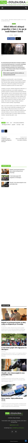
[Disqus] (14, 244)
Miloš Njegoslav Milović (6, 124)
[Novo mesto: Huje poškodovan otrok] (14, 390)
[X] (5, 131)
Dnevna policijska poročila (5, 179)
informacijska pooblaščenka (18, 122)
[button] (2, 8)
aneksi (7, 122)
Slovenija (6, 19)
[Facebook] (2, 131)
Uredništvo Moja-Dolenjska (14, 417)
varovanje (18, 124)
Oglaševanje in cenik (14, 425)
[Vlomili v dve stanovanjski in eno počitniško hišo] (5, 184)
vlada (23, 124)
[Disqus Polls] (14, 208)
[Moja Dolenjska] (14, 3)
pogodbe (13, 124)
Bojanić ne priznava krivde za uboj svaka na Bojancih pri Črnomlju (17, 171)
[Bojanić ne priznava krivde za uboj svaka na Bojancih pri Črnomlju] (5, 171)
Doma (2, 19)
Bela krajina (4, 173)
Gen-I (11, 122)
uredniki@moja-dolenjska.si (18, 427)
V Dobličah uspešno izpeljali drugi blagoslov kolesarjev (6, 140)
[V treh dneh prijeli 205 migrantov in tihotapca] (5, 178)
